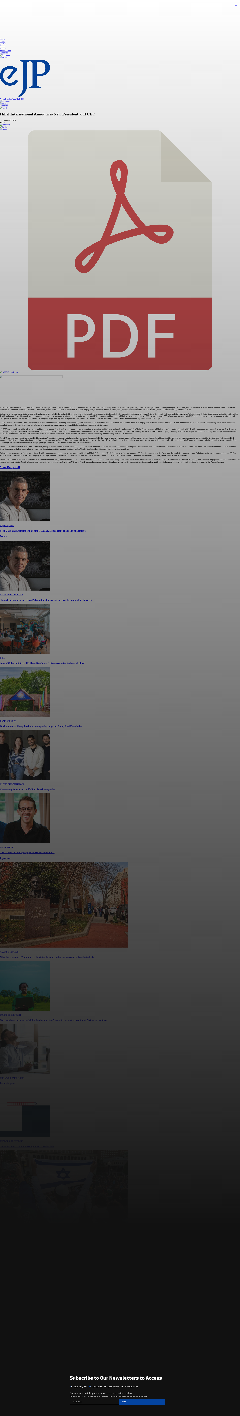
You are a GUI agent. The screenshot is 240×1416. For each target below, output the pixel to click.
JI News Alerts (131, 1386)
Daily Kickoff (113, 1386)
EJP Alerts (97, 1386)
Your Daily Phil (80, 1386)
